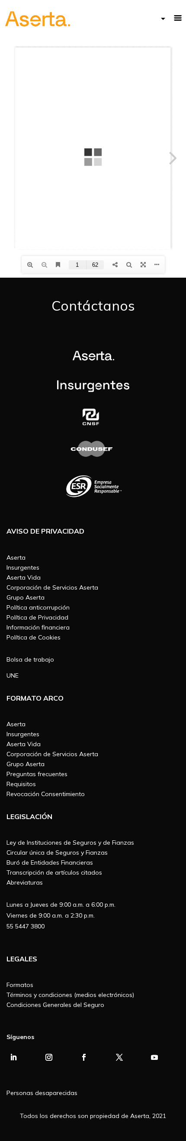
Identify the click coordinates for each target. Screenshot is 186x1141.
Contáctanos (93, 305)
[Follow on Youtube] (154, 1057)
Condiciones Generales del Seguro (55, 1005)
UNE (12, 675)
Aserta (16, 557)
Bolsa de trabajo (30, 659)
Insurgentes (22, 567)
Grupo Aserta (25, 597)
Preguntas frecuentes (36, 774)
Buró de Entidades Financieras (49, 862)
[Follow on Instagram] (49, 1057)
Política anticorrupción (38, 607)
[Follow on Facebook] (84, 1057)
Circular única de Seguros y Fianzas (57, 852)
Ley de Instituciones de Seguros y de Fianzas (70, 842)
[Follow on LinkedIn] (13, 1057)
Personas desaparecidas (41, 1093)
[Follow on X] (119, 1057)
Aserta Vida (23, 577)
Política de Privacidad (37, 617)
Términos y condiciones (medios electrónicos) (70, 995)
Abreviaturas (24, 882)
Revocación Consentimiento (45, 794)
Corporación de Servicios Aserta (52, 587)
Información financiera (38, 627)
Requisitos (21, 784)
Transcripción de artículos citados (54, 872)
